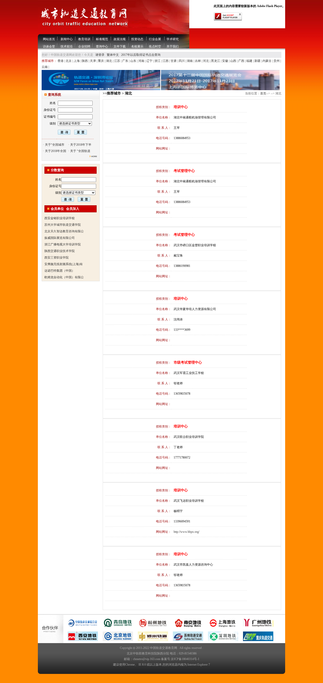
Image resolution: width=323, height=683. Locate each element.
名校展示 (137, 46)
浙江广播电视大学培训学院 (62, 239)
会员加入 (72, 209)
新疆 (257, 61)
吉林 (198, 61)
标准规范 (102, 39)
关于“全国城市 (54, 144)
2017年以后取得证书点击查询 (140, 55)
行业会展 (155, 39)
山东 (133, 61)
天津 (93, 61)
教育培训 (84, 39)
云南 (45, 67)
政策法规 (120, 39)
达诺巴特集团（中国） (59, 265)
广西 (241, 61)
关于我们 (173, 46)
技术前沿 (67, 46)
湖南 (190, 61)
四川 (182, 61)
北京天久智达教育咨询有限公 (64, 226)
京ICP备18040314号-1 (185, 659)
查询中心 (102, 46)
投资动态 (137, 39)
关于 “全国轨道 (80, 151)
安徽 (225, 61)
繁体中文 (113, 55)
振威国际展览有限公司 (59, 232)
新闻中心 (67, 39)
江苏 (117, 61)
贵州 (277, 61)
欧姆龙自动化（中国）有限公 (64, 272)
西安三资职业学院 (56, 252)
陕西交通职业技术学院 (59, 245)
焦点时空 (155, 46)
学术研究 (173, 39)
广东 (125, 61)
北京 (69, 61)
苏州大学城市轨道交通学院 (62, 219)
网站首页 (49, 39)
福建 (249, 61)
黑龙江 (216, 61)
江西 (166, 61)
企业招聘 (84, 46)
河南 (141, 61)
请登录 (99, 55)
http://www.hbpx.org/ (186, 532)
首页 (263, 93)
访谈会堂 (49, 46)
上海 (77, 61)
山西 (233, 61)
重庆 (101, 61)
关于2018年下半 (80, 144)
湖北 (109, 61)
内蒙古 (267, 61)
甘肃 (174, 61)
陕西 (85, 61)
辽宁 (149, 61)
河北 (206, 61)
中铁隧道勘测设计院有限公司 (64, 278)
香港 (61, 61)
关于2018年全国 (55, 151)
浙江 (157, 61)
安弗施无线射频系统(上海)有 (63, 259)
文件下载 (120, 46)
